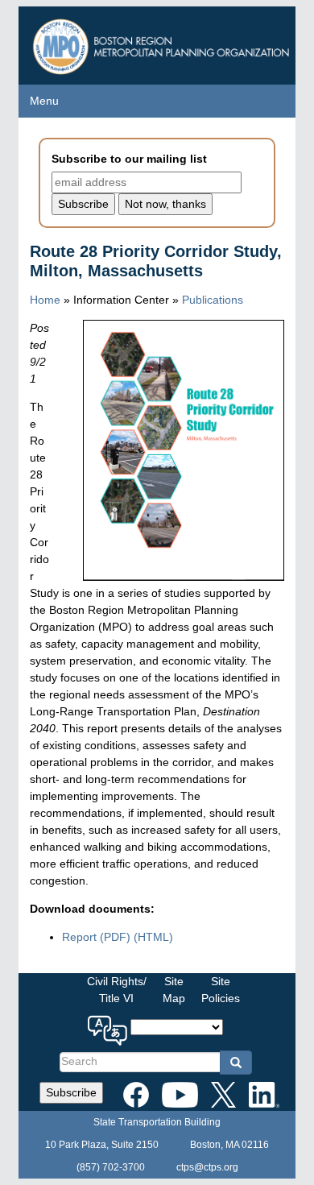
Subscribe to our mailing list (129, 158)
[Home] (163, 42)
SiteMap (174, 990)
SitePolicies (220, 990)
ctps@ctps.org (207, 1167)
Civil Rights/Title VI (117, 990)
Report (96, 936)
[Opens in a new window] (136, 1091)
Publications (212, 299)
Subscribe (71, 1092)
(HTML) (153, 936)
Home (45, 299)
